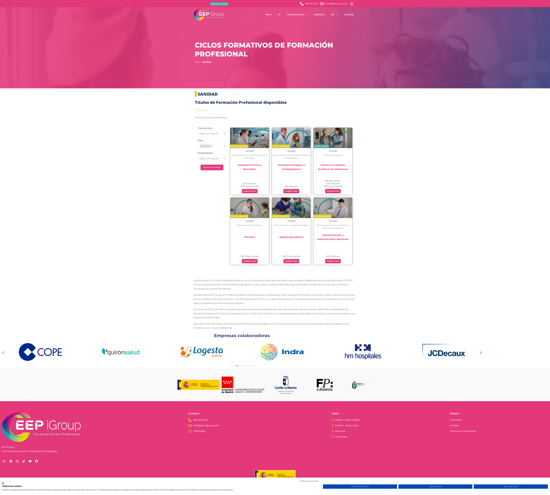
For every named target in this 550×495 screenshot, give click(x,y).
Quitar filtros (212, 167)
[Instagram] (17, 461)
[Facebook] (36, 461)
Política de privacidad (309, 481)
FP (279, 14)
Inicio (269, 14)
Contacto (319, 14)
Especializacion (295, 14)
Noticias (349, 14)
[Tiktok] (23, 461)
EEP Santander (333, 181)
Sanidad (250, 151)
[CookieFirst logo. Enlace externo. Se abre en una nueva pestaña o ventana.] (3, 483)
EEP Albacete (250, 183)
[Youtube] (30, 461)
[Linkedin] (11, 461)
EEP (333, 14)
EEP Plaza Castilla (250, 186)
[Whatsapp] (4, 461)
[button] (239, 146)
